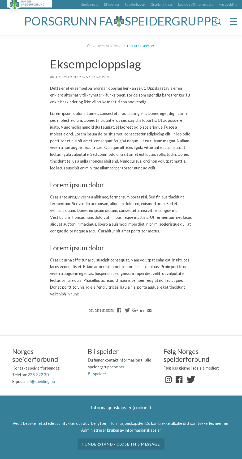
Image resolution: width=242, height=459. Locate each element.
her (121, 366)
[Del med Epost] (149, 310)
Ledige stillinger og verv (195, 4)
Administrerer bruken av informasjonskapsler (121, 430)
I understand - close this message (121, 444)
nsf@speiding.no (40, 381)
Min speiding (228, 4)
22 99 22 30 (38, 374)
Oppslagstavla (108, 46)
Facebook (179, 379)
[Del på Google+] (134, 310)
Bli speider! (98, 373)
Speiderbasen (135, 4)
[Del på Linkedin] (142, 310)
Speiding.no (90, 4)
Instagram (168, 379)
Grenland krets (162, 4)
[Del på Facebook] (119, 310)
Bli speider (111, 4)
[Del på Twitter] (127, 310)
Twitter (190, 379)
